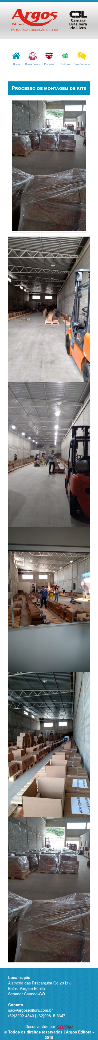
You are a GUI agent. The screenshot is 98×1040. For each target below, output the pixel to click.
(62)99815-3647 (51, 1015)
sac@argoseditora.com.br (30, 1010)
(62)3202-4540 (21, 1015)
